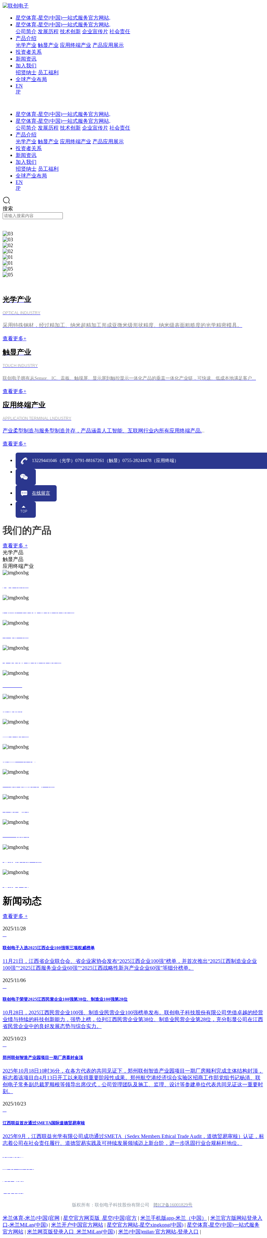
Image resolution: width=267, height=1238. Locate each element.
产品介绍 (26, 38)
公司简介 (26, 31)
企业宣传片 (95, 31)
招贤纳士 (26, 72)
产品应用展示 (108, 45)
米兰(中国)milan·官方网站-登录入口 (158, 1231)
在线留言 (41, 493)
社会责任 (119, 31)
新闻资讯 (26, 59)
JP (18, 91)
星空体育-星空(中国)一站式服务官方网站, (63, 18)
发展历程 (48, 31)
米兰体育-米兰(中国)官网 (31, 1218)
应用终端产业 (75, 45)
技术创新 (70, 31)
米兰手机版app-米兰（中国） (173, 1218)
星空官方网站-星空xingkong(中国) (145, 1225)
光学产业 (26, 45)
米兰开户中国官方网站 (77, 1225)
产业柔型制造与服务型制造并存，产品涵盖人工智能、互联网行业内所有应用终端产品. (102, 430)
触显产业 (48, 45)
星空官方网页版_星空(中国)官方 (100, 1218)
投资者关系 (29, 52)
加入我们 (26, 65)
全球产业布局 (31, 79)
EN (19, 86)
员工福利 (48, 72)
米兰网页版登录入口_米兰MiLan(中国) (71, 1231)
